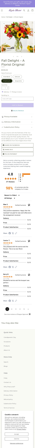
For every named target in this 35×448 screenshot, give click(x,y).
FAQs (5, 378)
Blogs (6, 366)
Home (3, 17)
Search (6, 362)
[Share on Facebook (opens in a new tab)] (10, 233)
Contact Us (7, 382)
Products (7, 346)
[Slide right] (22, 56)
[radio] (25, 174)
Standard (6, 77)
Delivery (7, 92)
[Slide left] (13, 56)
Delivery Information (10, 391)
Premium (6, 81)
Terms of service (9, 408)
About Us (7, 350)
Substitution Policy (10, 403)
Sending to (8, 95)
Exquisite (18, 81)
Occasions (7, 342)
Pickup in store (17, 92)
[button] (24, 10)
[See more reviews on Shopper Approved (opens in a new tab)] (16, 233)
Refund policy (8, 399)
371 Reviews (11, 182)
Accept (16, 434)
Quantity (4, 85)
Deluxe (17, 77)
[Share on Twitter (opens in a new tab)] (13, 233)
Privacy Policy (21, 429)
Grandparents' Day (10, 337)
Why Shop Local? (9, 387)
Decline (16, 439)
